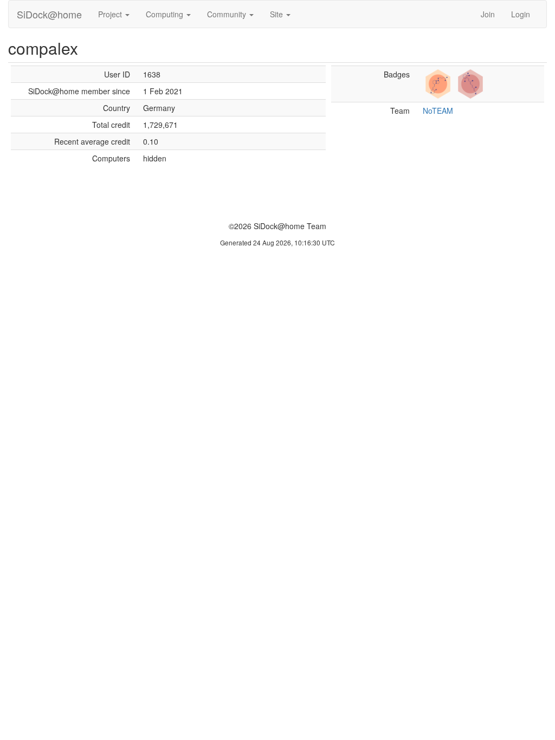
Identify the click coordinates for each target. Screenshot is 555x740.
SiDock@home (49, 14)
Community (227, 14)
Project (111, 14)
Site (277, 14)
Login (520, 14)
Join (488, 14)
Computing (165, 14)
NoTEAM (438, 110)
